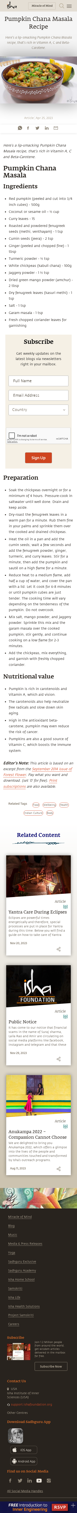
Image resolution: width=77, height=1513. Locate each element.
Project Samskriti (21, 1315)
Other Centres (17, 1412)
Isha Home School (21, 1279)
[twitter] (37, 128)
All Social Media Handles (25, 1491)
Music (12, 1234)
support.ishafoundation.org (31, 1404)
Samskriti (15, 1288)
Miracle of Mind (20, 1216)
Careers (13, 1324)
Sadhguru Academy (22, 1270)
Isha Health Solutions (24, 1306)
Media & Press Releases (25, 1243)
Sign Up (38, 457)
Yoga (11, 1252)
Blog (11, 1225)
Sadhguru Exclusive (22, 1261)
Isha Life (14, 1297)
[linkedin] (47, 128)
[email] (56, 128)
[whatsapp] (20, 128)
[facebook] (28, 128)
